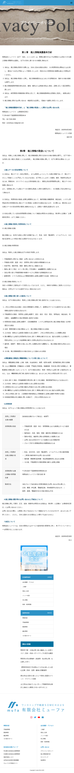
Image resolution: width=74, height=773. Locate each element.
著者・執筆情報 (26, 604)
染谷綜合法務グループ (11, 747)
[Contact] (43, 717)
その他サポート (26, 635)
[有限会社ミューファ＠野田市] (12, 2)
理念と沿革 (25, 591)
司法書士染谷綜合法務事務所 (12, 751)
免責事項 (43, 760)
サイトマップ (44, 757)
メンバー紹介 (26, 595)
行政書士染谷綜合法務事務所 (12, 754)
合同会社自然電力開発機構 (11, 760)
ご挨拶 (24, 586)
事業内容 (25, 618)
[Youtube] (39, 717)
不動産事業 (25, 622)
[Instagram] (31, 717)
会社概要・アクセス (28, 582)
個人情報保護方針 (46, 754)
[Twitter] (35, 717)
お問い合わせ (45, 747)
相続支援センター (9, 757)
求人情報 (25, 600)
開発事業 (25, 626)
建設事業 (25, 631)
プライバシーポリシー (47, 751)
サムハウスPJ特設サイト (11, 763)
